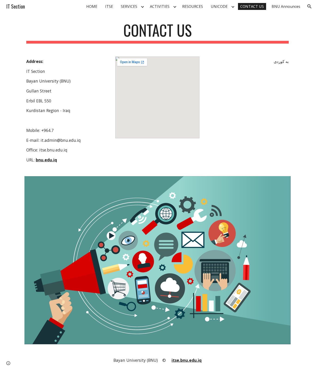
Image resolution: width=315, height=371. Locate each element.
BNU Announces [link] (286, 6)
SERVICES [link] (129, 6)
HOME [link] (91, 6)
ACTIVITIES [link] (159, 6)
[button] (309, 6)
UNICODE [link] (219, 6)
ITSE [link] (109, 6)
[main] (157, 32)
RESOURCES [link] (192, 6)
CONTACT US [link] (252, 6)
